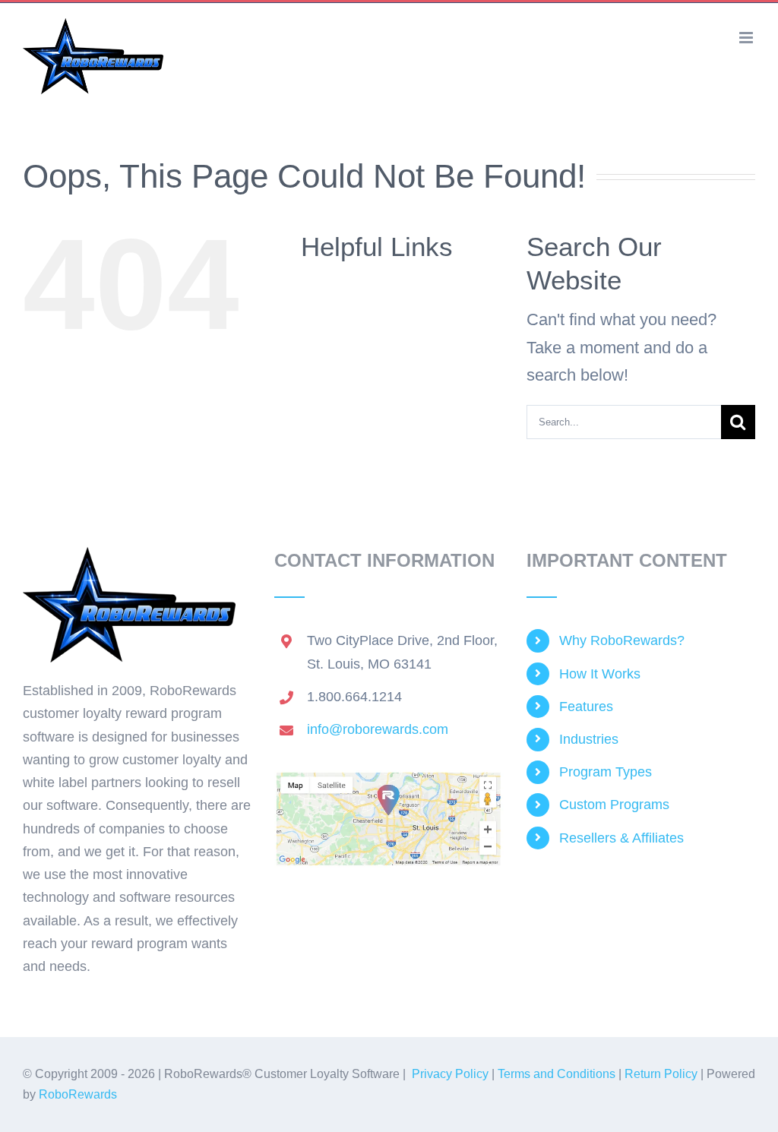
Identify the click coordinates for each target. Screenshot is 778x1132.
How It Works (599, 673)
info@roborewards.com (377, 729)
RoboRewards (78, 1094)
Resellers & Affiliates (621, 838)
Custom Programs (614, 804)
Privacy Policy (450, 1073)
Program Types (605, 771)
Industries (588, 739)
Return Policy (661, 1073)
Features (586, 706)
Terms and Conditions (556, 1073)
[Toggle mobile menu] (747, 38)
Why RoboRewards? (622, 640)
